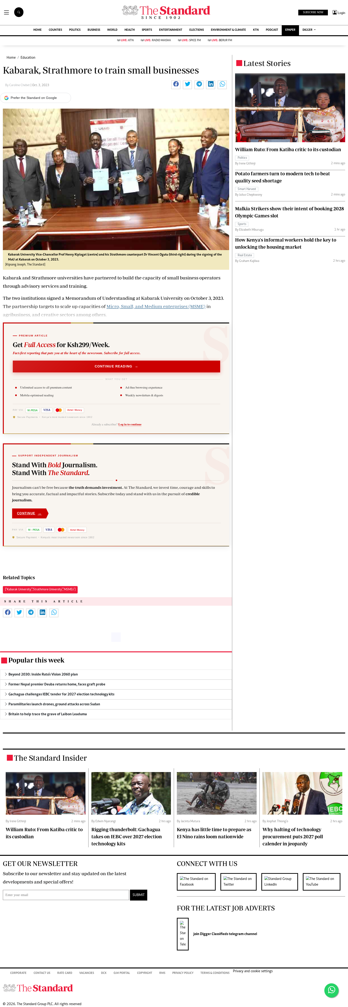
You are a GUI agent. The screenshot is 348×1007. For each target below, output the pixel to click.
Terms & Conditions (215, 973)
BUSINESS (94, 30)
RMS (162, 973)
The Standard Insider (50, 758)
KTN (256, 30)
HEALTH (130, 30)
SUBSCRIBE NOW (313, 12)
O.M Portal (122, 973)
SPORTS (147, 30)
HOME (37, 30)
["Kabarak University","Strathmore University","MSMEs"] (40, 589)
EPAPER (290, 30)
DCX (104, 973)
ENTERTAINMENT (170, 30)
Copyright (144, 973)
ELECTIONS (196, 30)
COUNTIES (55, 30)
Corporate (18, 973)
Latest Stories (267, 63)
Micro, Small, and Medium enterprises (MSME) (156, 306)
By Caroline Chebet (18, 85)
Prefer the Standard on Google (34, 98)
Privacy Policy (182, 973)
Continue (29, 513)
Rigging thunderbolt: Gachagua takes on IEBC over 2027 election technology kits (126, 836)
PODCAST (272, 30)
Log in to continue (130, 424)
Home (11, 58)
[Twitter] (240, 882)
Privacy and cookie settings (253, 971)
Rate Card (64, 973)
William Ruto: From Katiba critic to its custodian (288, 149)
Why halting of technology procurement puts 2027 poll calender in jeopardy (293, 836)
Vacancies (86, 973)
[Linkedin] (282, 882)
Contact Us (42, 973)
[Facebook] (198, 882)
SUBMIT (139, 895)
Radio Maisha (158, 40)
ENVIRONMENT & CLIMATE (228, 30)
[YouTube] (324, 882)
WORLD (112, 30)
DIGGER (308, 30)
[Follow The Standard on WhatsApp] (331, 990)
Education (28, 58)
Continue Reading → (116, 366)
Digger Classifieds (213, 934)
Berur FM (222, 40)
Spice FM (191, 40)
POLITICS (74, 30)
